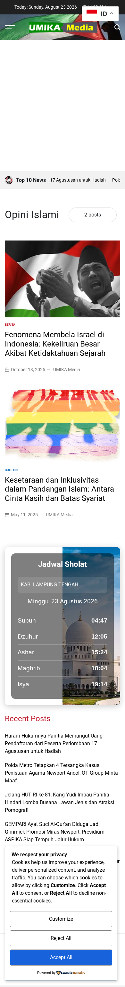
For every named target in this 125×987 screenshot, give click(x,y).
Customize (61, 919)
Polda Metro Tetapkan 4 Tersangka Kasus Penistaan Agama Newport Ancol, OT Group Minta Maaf (61, 773)
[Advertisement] (62, 105)
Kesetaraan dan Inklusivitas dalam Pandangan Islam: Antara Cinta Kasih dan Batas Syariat (59, 489)
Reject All (61, 938)
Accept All (61, 957)
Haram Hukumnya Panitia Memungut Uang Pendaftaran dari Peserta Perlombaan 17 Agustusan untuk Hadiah (54, 743)
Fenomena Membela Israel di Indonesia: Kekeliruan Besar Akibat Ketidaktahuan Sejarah (55, 344)
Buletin (11, 470)
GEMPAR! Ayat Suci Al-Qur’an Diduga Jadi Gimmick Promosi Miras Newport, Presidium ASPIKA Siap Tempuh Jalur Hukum (54, 832)
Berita (10, 324)
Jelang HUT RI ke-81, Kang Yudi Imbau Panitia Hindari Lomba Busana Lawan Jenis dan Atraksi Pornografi (59, 802)
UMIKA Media (66, 369)
